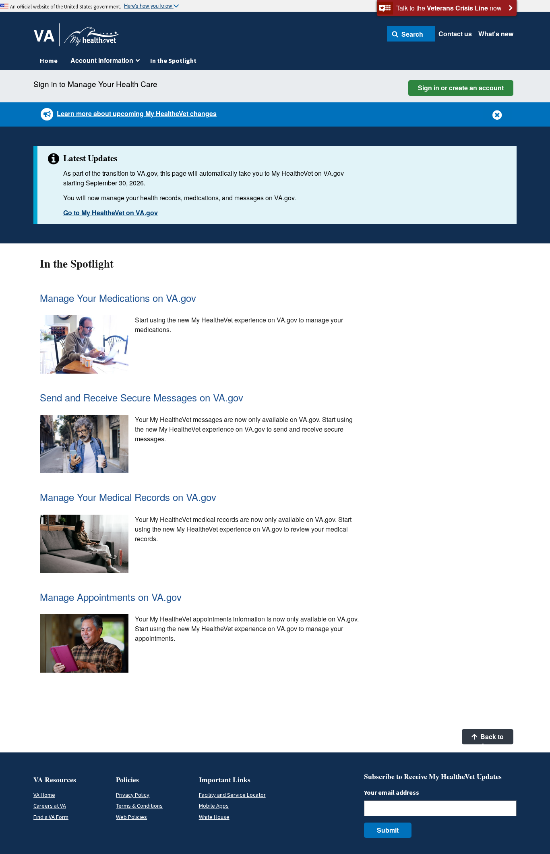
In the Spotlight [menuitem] (173, 60)
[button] (411, 34)
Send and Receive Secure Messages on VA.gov (141, 397)
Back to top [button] (491, 738)
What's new (495, 33)
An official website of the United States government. (65, 6)
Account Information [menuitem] (101, 60)
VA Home (44, 794)
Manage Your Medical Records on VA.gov (128, 497)
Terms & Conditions (139, 805)
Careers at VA (49, 805)
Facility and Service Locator (232, 794)
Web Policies (131, 817)
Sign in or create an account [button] (461, 87)
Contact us (455, 33)
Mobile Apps (214, 805)
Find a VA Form (50, 817)
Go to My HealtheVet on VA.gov (110, 212)
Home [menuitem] (49, 60)
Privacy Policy (132, 794)
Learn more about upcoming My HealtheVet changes (137, 113)
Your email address (391, 792)
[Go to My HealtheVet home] (91, 39)
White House (214, 817)
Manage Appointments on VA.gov (111, 597)
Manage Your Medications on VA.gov (118, 298)
